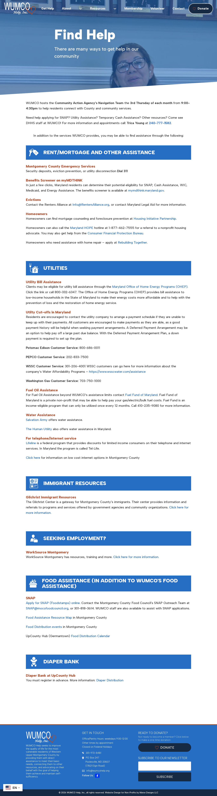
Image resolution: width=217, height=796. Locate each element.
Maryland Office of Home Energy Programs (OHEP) (149, 287)
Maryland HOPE (81, 228)
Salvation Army (36, 420)
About (66, 8)
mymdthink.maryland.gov (146, 190)
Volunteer (157, 8)
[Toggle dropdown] (80, 9)
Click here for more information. (136, 557)
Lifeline (31, 443)
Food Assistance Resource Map (49, 617)
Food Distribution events (44, 627)
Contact (179, 8)
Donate (203, 8)
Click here (33, 458)
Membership (133, 8)
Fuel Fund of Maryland (141, 395)
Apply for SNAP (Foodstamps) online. (53, 603)
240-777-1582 (160, 123)
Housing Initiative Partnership (155, 218)
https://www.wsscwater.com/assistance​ (117, 372)
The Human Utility (39, 429)
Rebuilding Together (132, 242)
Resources (97, 8)
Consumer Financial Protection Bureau (115, 233)
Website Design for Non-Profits (120, 792)
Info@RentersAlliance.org (90, 204)
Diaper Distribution (109, 680)
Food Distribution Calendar (90, 636)
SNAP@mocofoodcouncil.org (47, 608)
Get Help (47, 8)
